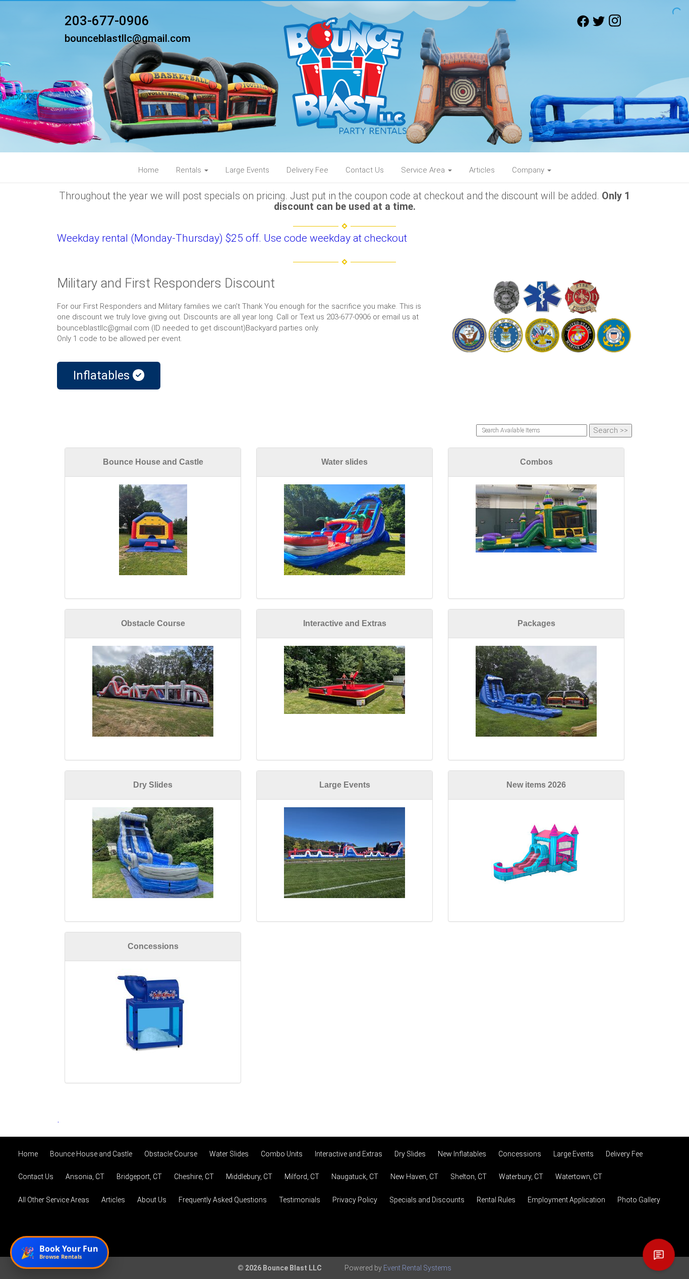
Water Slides (229, 1154)
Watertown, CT (578, 1177)
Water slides (344, 462)
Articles (482, 170)
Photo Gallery (638, 1200)
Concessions (153, 946)
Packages (536, 623)
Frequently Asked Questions (223, 1200)
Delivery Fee (307, 170)
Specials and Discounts (427, 1200)
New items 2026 (536, 785)
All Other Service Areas (53, 1200)
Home (148, 170)
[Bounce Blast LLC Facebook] (583, 24)
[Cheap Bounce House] (541, 316)
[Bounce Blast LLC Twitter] (599, 24)
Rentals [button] (189, 170)
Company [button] (529, 170)
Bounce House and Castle (153, 462)
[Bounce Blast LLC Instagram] (615, 24)
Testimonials (299, 1200)
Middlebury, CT (249, 1177)
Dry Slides (153, 785)
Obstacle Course (153, 623)
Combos (536, 462)
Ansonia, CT (85, 1177)
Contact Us (365, 170)
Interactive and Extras (344, 623)
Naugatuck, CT (354, 1177)
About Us (151, 1200)
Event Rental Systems (417, 1268)
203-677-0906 (107, 20)
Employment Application (566, 1200)
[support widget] (659, 1255)
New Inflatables (462, 1154)
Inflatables (103, 375)
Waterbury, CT (521, 1177)
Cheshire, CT (194, 1177)
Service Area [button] (424, 170)
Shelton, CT (468, 1177)
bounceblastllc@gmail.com (128, 38)
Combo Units (282, 1154)
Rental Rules (496, 1200)
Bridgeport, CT (139, 1177)
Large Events (247, 170)
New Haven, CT (414, 1177)
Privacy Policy (354, 1200)
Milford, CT (301, 1177)
